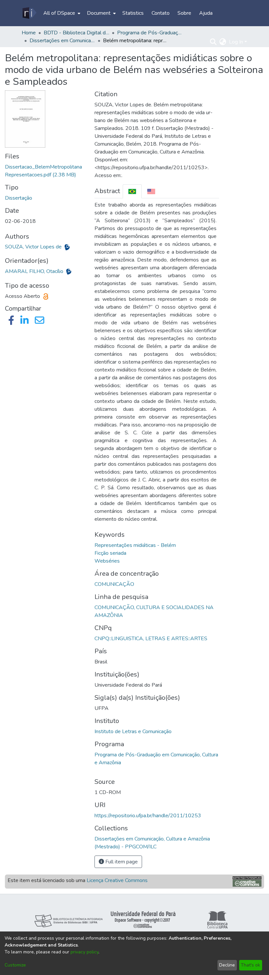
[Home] (29, 13)
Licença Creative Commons (117, 880)
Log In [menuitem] (236, 41)
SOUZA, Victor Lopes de (34, 246)
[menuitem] (61, 13)
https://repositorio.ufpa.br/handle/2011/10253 (147, 815)
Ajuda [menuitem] (206, 13)
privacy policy (84, 952)
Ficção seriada (110, 553)
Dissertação (18, 198)
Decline (227, 965)
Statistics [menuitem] (133, 13)
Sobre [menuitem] (184, 13)
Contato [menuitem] (161, 13)
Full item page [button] (121, 861)
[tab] (132, 191)
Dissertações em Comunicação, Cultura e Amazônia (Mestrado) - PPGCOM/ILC (62, 40)
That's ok (250, 965)
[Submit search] (213, 42)
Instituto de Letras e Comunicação (133, 731)
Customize (15, 965)
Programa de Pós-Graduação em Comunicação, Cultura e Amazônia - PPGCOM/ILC (150, 32)
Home (29, 32)
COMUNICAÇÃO (114, 584)
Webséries (107, 561)
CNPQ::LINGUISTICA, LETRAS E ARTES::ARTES (150, 638)
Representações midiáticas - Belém (135, 545)
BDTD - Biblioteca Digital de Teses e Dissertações (76, 32)
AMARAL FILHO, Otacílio (35, 271)
